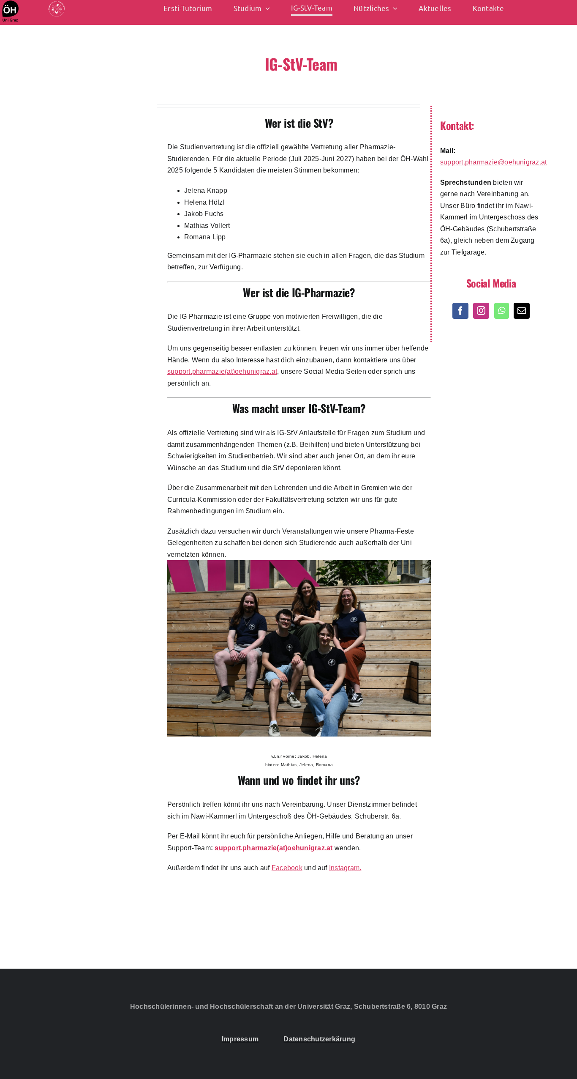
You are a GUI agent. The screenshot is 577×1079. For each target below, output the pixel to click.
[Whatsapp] (501, 311)
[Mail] (522, 311)
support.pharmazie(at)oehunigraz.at (222, 371)
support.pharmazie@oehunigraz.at (493, 162)
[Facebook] (460, 311)
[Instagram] (481, 311)
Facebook (287, 867)
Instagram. (345, 867)
